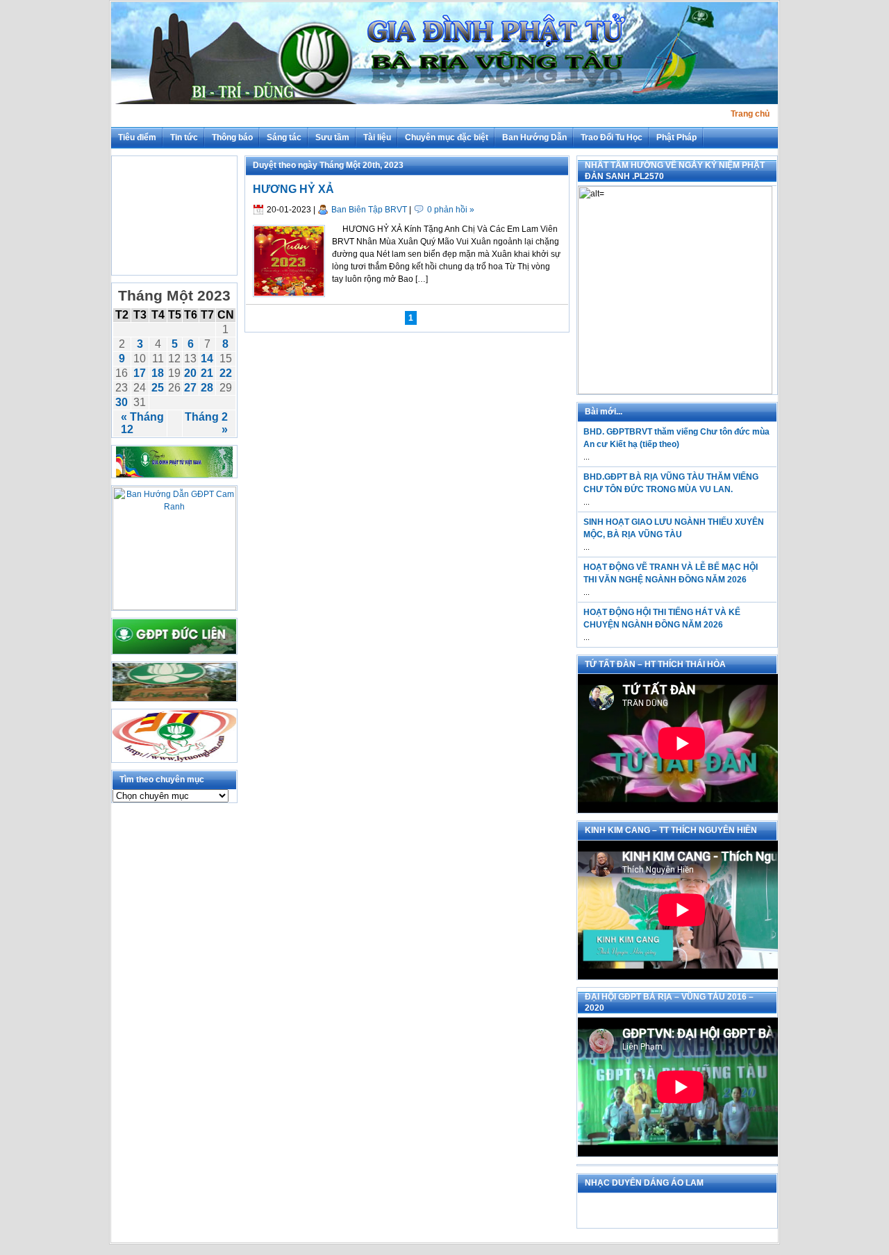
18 (157, 373)
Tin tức (184, 137)
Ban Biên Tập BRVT (369, 209)
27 (190, 388)
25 (157, 388)
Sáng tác (284, 137)
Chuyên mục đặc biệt (446, 137)
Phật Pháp (676, 137)
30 (121, 402)
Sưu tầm (332, 137)
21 (207, 373)
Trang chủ (750, 114)
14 (207, 358)
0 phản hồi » (450, 209)
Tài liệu (377, 137)
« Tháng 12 (142, 423)
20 (190, 373)
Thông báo (232, 137)
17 (139, 373)
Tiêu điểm (137, 137)
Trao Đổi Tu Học (611, 137)
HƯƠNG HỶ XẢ (293, 189)
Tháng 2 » (206, 423)
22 (225, 373)
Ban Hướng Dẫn (534, 137)
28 (207, 388)
